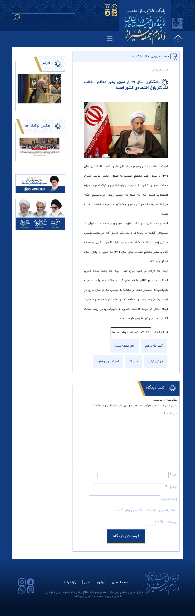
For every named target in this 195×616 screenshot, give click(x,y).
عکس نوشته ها (37, 125)
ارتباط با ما (70, 582)
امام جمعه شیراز (124, 346)
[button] (21, 146)
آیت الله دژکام (154, 346)
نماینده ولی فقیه (108, 361)
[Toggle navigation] (109, 38)
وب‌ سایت (169, 498)
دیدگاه (170, 414)
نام (173, 475)
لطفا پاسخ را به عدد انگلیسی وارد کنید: (146, 510)
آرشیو (101, 582)
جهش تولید (155, 361)
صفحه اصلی (119, 582)
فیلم (46, 63)
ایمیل (171, 487)
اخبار (87, 582)
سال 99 (133, 361)
